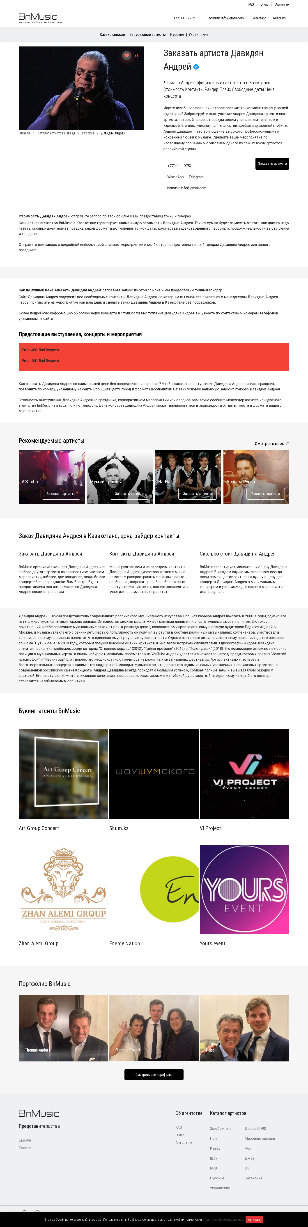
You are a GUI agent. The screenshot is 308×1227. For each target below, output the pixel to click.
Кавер (215, 1148)
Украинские (198, 34)
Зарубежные (221, 1128)
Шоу (213, 1158)
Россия (25, 1148)
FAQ (251, 4)
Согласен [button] (254, 1219)
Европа (25, 1140)
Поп (213, 1138)
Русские (177, 34)
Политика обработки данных (223, 1220)
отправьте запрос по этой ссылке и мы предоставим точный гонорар (131, 216)
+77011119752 (184, 18)
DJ (247, 1168)
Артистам (282, 4)
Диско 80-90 (255, 1128)
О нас (265, 4)
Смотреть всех (269, 443)
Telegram (279, 18)
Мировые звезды (260, 1138)
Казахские (253, 1178)
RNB (213, 1168)
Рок (248, 1148)
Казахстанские (112, 34)
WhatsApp (175, 177)
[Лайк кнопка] (126, 55)
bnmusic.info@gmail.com (226, 18)
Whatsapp (260, 18)
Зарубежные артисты (147, 34)
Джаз (249, 1158)
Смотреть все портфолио (154, 1074)
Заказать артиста (61, 494)
